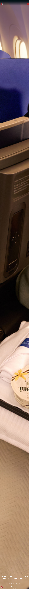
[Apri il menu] (28, 4)
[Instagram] (21, 1)
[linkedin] (24, 1)
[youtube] (26, 1)
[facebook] (22, 1)
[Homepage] (1, 4)
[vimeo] (27, 1)
